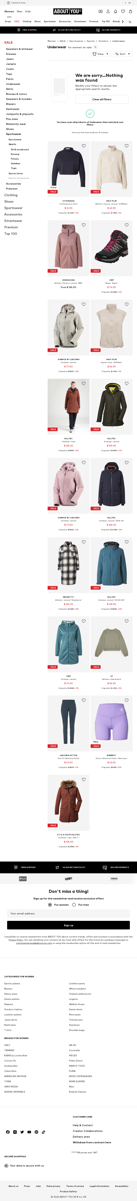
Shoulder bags (77, 1030)
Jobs (38, 1186)
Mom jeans (75, 1014)
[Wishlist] (123, 11)
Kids (28, 11)
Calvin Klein (10, 1071)
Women (9, 11)
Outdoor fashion (13, 1009)
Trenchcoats (76, 1019)
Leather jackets (13, 1014)
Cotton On (10, 1060)
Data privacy (53, 1186)
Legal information (99, 1186)
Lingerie (73, 999)
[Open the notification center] (115, 11)
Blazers (8, 988)
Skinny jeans (10, 993)
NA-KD (72, 1045)
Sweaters (74, 1025)
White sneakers (77, 988)
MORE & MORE (77, 1081)
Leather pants (77, 983)
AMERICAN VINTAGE (15, 1076)
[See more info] (68, 215)
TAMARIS (9, 1050)
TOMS (7, 1081)
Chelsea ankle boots (80, 993)
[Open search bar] (129, 22)
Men (19, 11)
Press (27, 1186)
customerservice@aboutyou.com (34, 943)
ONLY (7, 1045)
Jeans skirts (10, 1019)
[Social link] (8, 1132)
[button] (101, 54)
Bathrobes (10, 1025)
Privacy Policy (16, 940)
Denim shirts (75, 1009)
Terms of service (75, 1186)
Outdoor (104, 41)
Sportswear (76, 41)
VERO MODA (11, 1086)
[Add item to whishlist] (83, 146)
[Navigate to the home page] (23, 1119)
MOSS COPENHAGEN (80, 1076)
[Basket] (130, 11)
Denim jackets (11, 999)
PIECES (73, 1055)
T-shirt (8, 1030)
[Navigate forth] (122, 21)
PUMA (72, 1071)
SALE (63, 41)
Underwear (118, 41)
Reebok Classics (77, 1091)
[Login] (108, 11)
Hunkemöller (11, 1065)
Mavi (71, 1086)
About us (13, 1186)
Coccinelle (74, 1050)
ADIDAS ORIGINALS (14, 1091)
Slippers (8, 1004)
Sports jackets (12, 983)
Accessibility (121, 1186)
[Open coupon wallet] (100, 11)
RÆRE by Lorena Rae (15, 1055)
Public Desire (76, 1060)
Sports (91, 41)
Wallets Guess (77, 1004)
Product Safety (68, 1191)
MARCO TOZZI (77, 1065)
